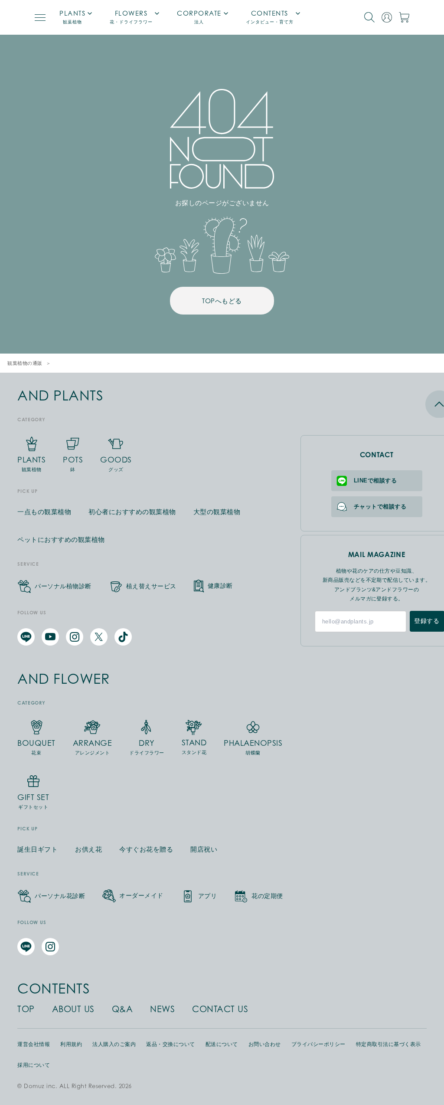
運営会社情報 (33, 1044)
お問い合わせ (264, 1044)
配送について (222, 1044)
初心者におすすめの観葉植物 (132, 511)
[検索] (369, 17)
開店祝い (203, 849)
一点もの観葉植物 (44, 511)
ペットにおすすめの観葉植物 (61, 539)
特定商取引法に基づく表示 (388, 1044)
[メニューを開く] (40, 17)
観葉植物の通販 (24, 363)
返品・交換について (170, 1044)
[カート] (404, 17)
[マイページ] (387, 17)
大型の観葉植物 (217, 511)
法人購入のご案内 (114, 1044)
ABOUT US (73, 1009)
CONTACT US (220, 1009)
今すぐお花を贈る (146, 849)
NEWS (162, 1009)
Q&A (122, 1009)
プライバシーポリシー (318, 1044)
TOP (26, 1009)
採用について (33, 1065)
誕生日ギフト (37, 849)
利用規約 (71, 1044)
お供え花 (88, 849)
